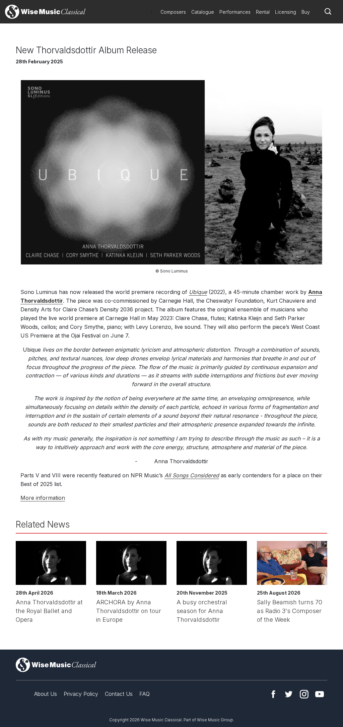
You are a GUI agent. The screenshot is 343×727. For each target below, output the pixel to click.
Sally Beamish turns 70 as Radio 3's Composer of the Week (289, 611)
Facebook (273, 694)
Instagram (304, 694)
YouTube (319, 694)
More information (42, 497)
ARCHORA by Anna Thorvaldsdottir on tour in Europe (128, 611)
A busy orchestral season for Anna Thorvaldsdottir (202, 611)
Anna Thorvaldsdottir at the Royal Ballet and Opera (49, 611)
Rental (263, 12)
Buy (305, 12)
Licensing (285, 12)
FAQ (144, 693)
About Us (45, 693)
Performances (235, 12)
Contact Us (119, 693)
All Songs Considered (191, 475)
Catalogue (202, 12)
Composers (173, 12)
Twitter (288, 694)
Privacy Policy (81, 693)
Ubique (198, 292)
